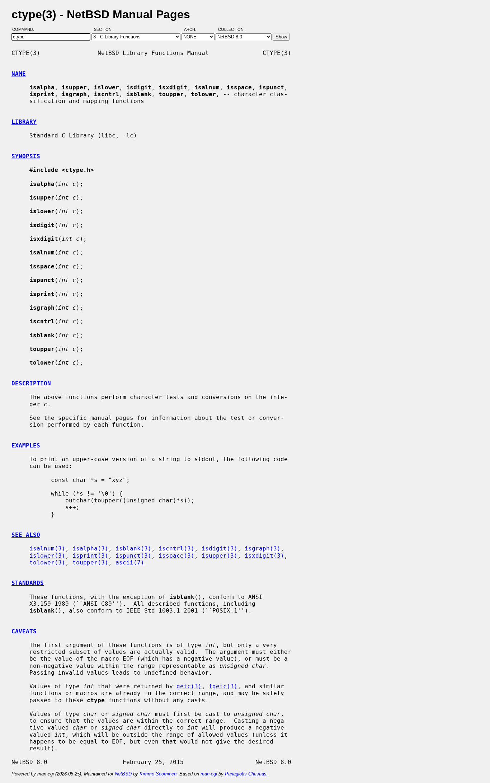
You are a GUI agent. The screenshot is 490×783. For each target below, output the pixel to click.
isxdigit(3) (264, 555)
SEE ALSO (25, 534)
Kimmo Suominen (158, 774)
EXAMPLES (25, 445)
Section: (105, 30)
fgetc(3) (223, 686)
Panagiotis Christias (246, 774)
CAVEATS (24, 631)
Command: (25, 30)
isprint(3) (90, 555)
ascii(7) (130, 562)
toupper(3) (90, 562)
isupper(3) (219, 555)
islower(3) (47, 555)
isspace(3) (176, 555)
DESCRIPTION (31, 383)
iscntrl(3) (176, 548)
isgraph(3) (263, 548)
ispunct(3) (133, 555)
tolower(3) (47, 562)
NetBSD (123, 774)
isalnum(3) (47, 548)
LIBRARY (24, 121)
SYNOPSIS (25, 156)
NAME (18, 73)
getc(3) (189, 686)
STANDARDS (27, 583)
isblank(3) (133, 548)
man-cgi (209, 774)
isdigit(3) (219, 548)
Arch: (193, 30)
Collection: (231, 30)
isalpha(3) (90, 548)
